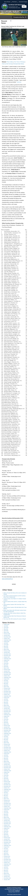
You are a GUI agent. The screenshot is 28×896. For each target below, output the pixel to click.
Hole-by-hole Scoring (7, 63)
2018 (7, 766)
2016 (7, 803)
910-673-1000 (11, 890)
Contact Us (17, 890)
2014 (7, 840)
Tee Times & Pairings (19, 61)
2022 (7, 691)
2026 (6, 624)
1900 (7, 879)
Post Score (14, 1)
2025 (7, 636)
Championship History (18, 63)
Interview (19, 82)
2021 (7, 710)
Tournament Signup (23, 1)
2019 (7, 747)
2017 (7, 784)
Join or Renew (7, 1)
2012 (7, 878)
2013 (7, 859)
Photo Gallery (10, 61)
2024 (7, 654)
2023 (7, 672)
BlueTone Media (17, 894)
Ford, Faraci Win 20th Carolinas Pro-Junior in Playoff (15, 619)
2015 (7, 822)
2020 (7, 728)
